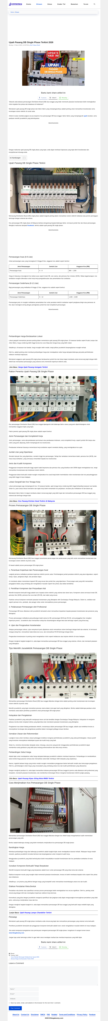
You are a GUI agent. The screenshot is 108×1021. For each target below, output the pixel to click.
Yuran (85, 4)
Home (28, 4)
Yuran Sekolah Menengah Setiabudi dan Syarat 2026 (25, 957)
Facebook (30, 225)
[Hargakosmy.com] (15, 4)
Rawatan (74, 4)
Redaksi (54, 1014)
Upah (16, 955)
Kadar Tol (61, 4)
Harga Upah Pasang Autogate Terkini (33, 367)
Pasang (13, 955)
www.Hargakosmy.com (16, 933)
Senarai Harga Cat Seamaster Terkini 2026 (22, 958)
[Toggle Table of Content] (23, 157)
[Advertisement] (53, 27)
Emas (50, 4)
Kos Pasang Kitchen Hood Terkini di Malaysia (36, 501)
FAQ (48, 1014)
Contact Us (25, 1014)
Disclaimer (35, 1014)
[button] (94, 4)
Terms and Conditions (67, 1014)
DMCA (42, 1014)
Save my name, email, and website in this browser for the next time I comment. (36, 1003)
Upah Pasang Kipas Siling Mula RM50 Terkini (36, 778)
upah (85, 116)
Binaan (39, 4)
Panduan (92, 1014)
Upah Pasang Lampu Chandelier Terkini (36, 913)
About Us (15, 1014)
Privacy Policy (82, 1014)
